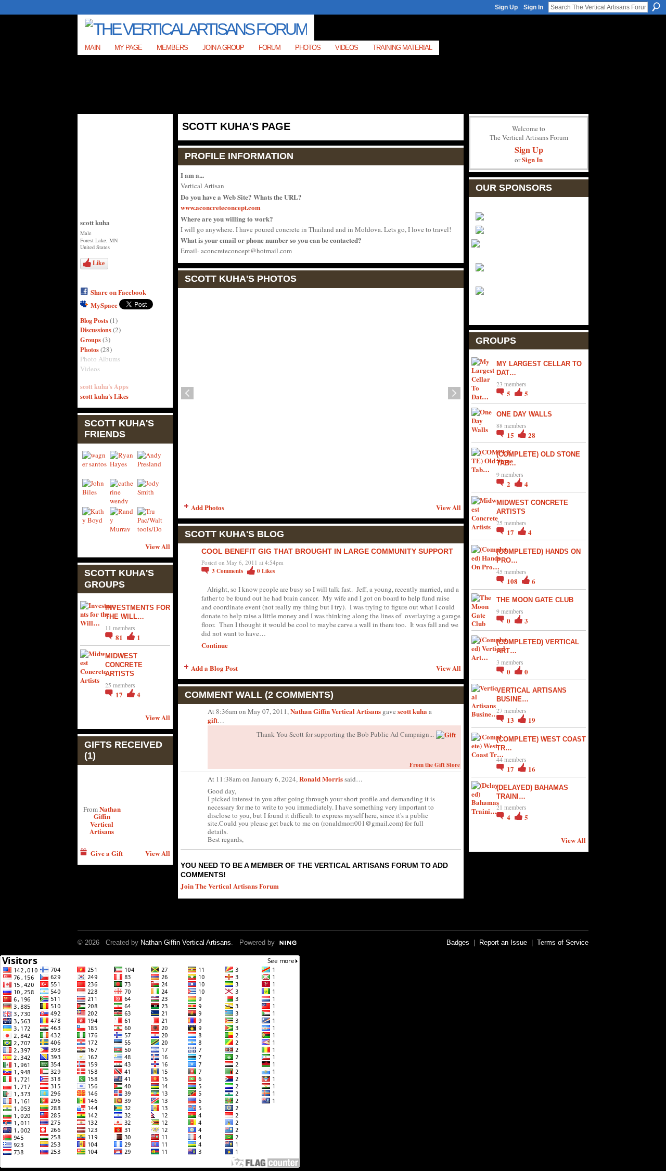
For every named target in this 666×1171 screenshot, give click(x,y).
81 (120, 637)
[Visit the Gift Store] (446, 733)
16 (531, 769)
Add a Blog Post (214, 668)
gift (212, 720)
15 (511, 435)
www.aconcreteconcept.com (221, 207)
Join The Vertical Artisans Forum (230, 886)
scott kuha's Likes (104, 396)
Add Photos (207, 507)
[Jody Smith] (149, 491)
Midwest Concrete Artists (124, 665)
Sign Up (506, 7)
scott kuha (412, 711)
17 (120, 694)
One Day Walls (524, 414)
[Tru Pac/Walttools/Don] (149, 519)
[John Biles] (94, 491)
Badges (457, 942)
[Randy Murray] (122, 519)
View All (157, 546)
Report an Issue (503, 942)
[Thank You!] (101, 784)
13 (511, 720)
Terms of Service (562, 942)
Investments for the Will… (137, 612)
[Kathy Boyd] (94, 519)
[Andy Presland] (149, 463)
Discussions (95, 329)
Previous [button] (187, 393)
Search (656, 6)
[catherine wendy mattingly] (122, 491)
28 (531, 435)
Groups (90, 339)
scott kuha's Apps (104, 386)
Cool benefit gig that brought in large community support (327, 551)
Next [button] (454, 393)
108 (513, 581)
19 (531, 720)
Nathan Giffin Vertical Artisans (105, 820)
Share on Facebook (118, 292)
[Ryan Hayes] (122, 463)
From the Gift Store (434, 765)
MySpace (104, 305)
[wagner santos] (94, 463)
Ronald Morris (321, 779)
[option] (320, 393)
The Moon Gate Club (534, 600)
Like (99, 262)
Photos (89, 349)
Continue (214, 645)
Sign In (533, 7)
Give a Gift (107, 853)
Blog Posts (94, 320)
